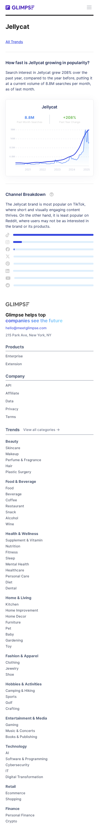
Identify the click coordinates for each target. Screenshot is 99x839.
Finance (13, 808)
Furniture (13, 622)
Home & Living (18, 597)
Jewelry (12, 668)
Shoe (10, 674)
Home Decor (16, 616)
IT (7, 771)
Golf (9, 702)
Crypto (11, 821)
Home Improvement (22, 610)
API (8, 385)
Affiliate (12, 393)
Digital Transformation (24, 777)
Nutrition (13, 546)
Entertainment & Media (26, 718)
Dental (11, 588)
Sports (11, 696)
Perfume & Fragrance (23, 460)
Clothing (13, 662)
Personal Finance (20, 815)
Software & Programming (26, 759)
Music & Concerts (20, 731)
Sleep (10, 558)
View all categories (39, 429)
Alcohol (12, 518)
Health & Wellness (22, 533)
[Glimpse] (20, 7)
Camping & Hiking (20, 690)
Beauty (12, 441)
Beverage (14, 494)
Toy (9, 646)
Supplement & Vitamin (24, 540)
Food (10, 488)
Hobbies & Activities (24, 684)
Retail (11, 786)
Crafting (12, 708)
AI (7, 753)
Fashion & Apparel (22, 656)
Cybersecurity (17, 765)
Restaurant (15, 506)
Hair (9, 466)
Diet (9, 582)
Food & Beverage (21, 481)
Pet (8, 628)
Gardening (14, 640)
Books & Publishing (21, 736)
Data (10, 401)
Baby (10, 634)
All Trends (14, 41)
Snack (11, 512)
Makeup (12, 454)
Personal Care (17, 576)
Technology (16, 746)
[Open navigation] (89, 7)
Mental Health (17, 564)
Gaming (12, 725)
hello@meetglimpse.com (26, 328)
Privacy (12, 409)
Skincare (13, 448)
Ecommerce (15, 793)
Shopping (13, 799)
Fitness (12, 552)
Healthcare (15, 570)
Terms (11, 417)
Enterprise (14, 356)
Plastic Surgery (18, 472)
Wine (10, 524)
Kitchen (12, 604)
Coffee (11, 500)
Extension (14, 364)
